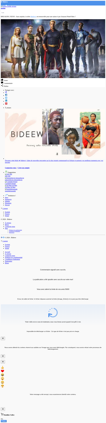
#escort (7, 205)
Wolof (7, 216)
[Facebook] (55, 95)
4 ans (2, 12)
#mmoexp (8, 199)
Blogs (7, 225)
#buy (6, 197)
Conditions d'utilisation (14, 231)
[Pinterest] (55, 103)
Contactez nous (10, 226)
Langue (5, 208)
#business (8, 203)
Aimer (5, 80)
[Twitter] (55, 97)
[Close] (3, 338)
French (7, 214)
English (7, 212)
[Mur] (55, 92)
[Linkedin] (55, 100)
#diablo (7, 201)
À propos (8, 223)
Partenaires (11, 232)
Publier (4, 421)
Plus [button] (6, 228)
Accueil (7, 252)
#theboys (33, 16)
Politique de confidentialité (15, 230)
